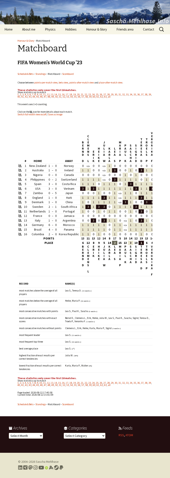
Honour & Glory (96, 29)
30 (116, 94)
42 (26, 96)
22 (86, 94)
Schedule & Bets (25, 73)
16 (63, 94)
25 (97, 94)
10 (40, 94)
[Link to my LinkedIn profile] (20, 468)
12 (48, 94)
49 (52, 96)
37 (142, 94)
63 (105, 96)
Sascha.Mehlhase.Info (137, 21)
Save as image (55, 114)
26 (101, 94)
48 (49, 96)
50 (56, 96)
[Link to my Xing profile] (25, 468)
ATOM (129, 435)
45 (37, 96)
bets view (63, 82)
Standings (40, 73)
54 (71, 96)
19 (74, 94)
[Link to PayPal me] (61, 468)
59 (90, 96)
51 (60, 96)
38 (146, 94)
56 (79, 96)
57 (82, 96)
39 (150, 94)
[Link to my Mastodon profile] (30, 468)
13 (52, 94)
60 (94, 96)
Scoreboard (68, 73)
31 (119, 94)
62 (101, 96)
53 (67, 96)
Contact (148, 29)
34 (131, 94)
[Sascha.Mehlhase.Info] (85, 12)
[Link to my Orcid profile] (46, 468)
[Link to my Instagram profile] (35, 468)
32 (123, 94)
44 (34, 96)
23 (89, 94)
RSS (121, 435)
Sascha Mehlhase (47, 462)
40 (18, 96)
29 (112, 94)
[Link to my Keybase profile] (51, 468)
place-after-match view (110, 82)
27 (104, 94)
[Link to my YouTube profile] (41, 468)
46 (41, 96)
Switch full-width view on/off (31, 114)
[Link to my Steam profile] (56, 468)
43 (30, 96)
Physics (50, 29)
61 (98, 96)
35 (134, 94)
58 (86, 96)
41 (22, 96)
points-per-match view (46, 82)
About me (28, 29)
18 (71, 94)
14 (55, 94)
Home (8, 29)
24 (93, 94)
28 (108, 94)
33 (127, 94)
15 (59, 94)
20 (78, 94)
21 (82, 94)
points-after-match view (81, 82)
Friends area (124, 29)
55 (75, 96)
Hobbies (71, 29)
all (109, 96)
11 (44, 94)
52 (64, 96)
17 (67, 94)
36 (138, 94)
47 (45, 96)
